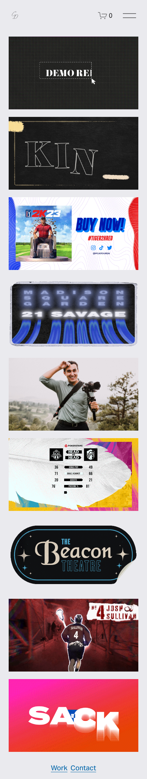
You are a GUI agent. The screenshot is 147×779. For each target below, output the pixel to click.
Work (59, 768)
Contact (83, 768)
